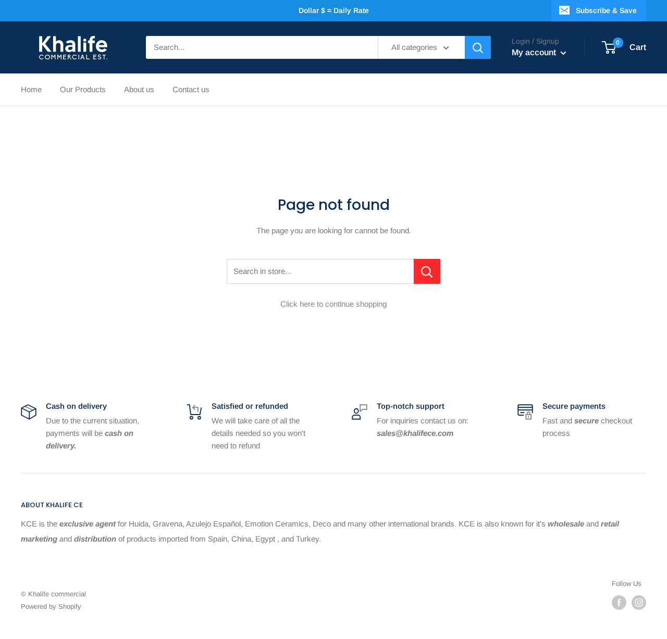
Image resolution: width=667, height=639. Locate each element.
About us (139, 89)
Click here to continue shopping (333, 303)
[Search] (478, 47)
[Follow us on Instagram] (639, 602)
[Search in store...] (427, 271)
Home (31, 89)
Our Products (83, 89)
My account (535, 52)
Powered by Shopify (51, 606)
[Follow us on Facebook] (619, 602)
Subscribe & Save (606, 10)
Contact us (190, 89)
